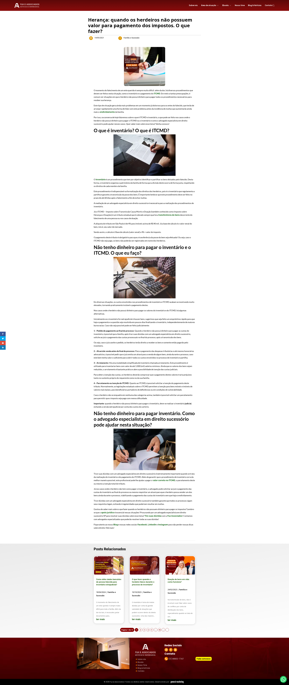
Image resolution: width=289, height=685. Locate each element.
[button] (273, 5)
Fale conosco (204, 658)
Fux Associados (174, 516)
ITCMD (156, 93)
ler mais (100, 619)
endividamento (107, 112)
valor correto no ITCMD (163, 480)
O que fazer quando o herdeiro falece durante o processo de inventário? (143, 582)
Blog (115, 524)
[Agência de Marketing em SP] (177, 682)
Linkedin (151, 524)
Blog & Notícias (254, 5)
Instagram (163, 524)
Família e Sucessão (131, 37)
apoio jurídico (107, 512)
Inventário (100, 179)
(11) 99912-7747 (176, 658)
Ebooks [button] (225, 5)
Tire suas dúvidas (153, 516)
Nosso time (240, 5)
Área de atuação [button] (208, 5)
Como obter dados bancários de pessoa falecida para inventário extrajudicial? (108, 582)
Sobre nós (193, 5)
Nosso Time (142, 665)
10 (159, 630)
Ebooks (140, 662)
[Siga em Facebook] (171, 650)
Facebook (142, 524)
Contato (268, 5)
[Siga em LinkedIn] (175, 650)
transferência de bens (169, 215)
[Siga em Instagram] (166, 650)
